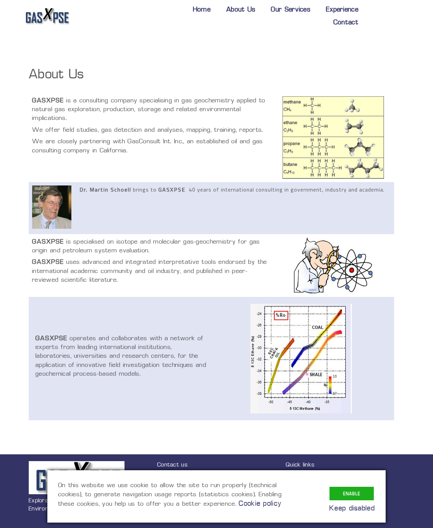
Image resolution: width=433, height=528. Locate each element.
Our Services (291, 10)
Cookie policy (260, 503)
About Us (240, 10)
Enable (351, 493)
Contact (346, 23)
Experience (342, 10)
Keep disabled (352, 508)
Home (202, 10)
